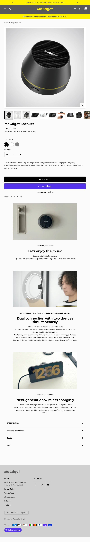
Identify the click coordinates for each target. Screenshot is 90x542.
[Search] (10, 9)
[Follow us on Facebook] (36, 485)
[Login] (80, 9)
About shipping (9, 497)
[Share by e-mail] (21, 196)
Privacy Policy (9, 489)
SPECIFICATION (13, 423)
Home (6, 23)
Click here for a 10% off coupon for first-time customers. (45, 2)
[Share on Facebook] (11, 196)
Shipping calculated (20, 131)
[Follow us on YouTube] (48, 485)
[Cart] (84, 9)
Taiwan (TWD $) (11, 513)
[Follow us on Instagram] (42, 485)
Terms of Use (9, 493)
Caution (10, 438)
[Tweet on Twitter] (18, 196)
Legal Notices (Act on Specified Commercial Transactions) (15, 483)
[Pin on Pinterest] (14, 196)
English (23, 513)
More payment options (45, 192)
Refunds (7, 501)
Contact (7, 505)
